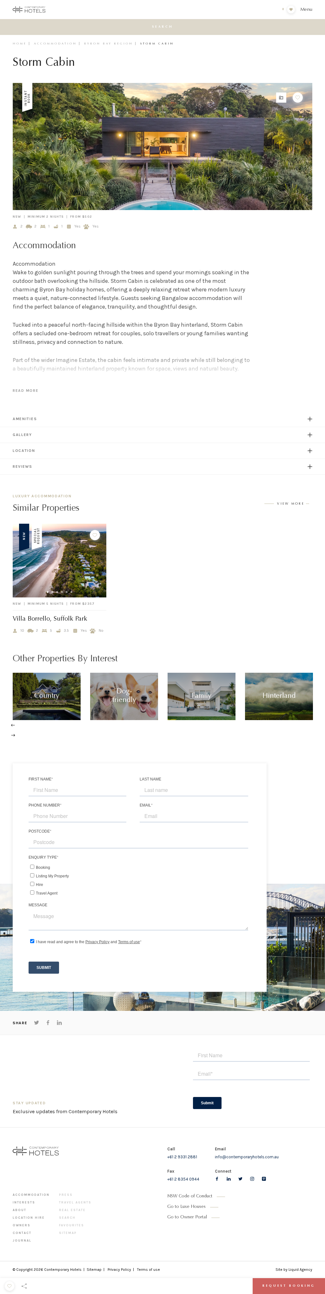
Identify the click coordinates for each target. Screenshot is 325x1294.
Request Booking (288, 1286)
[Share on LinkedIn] (59, 1022)
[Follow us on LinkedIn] (228, 1179)
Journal (22, 1241)
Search (67, 1218)
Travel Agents (75, 1202)
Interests (24, 1202)
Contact (22, 1233)
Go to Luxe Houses (186, 1207)
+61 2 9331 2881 (182, 1156)
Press (66, 1195)
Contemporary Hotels (63, 1269)
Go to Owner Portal (187, 1217)
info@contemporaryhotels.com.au (247, 1156)
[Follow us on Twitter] (240, 1179)
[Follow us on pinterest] (264, 1179)
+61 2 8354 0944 (183, 1179)
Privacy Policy (119, 1269)
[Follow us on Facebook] (217, 1179)
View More (290, 504)
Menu (306, 9)
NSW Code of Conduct (189, 1196)
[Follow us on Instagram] (252, 1179)
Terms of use (148, 1269)
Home (20, 43)
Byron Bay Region (108, 43)
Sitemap (68, 1233)
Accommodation (55, 43)
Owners (21, 1225)
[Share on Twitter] (36, 1022)
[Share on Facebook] (48, 1022)
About (19, 1210)
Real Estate (72, 1210)
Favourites (71, 1225)
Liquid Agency (300, 1269)
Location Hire (29, 1218)
